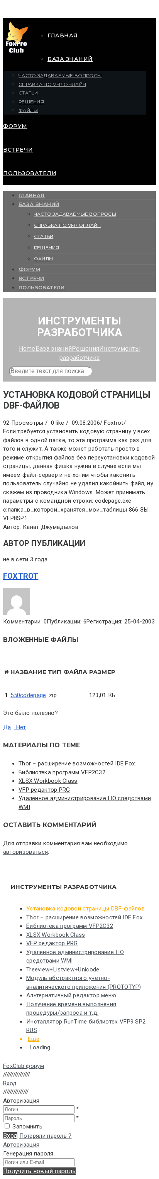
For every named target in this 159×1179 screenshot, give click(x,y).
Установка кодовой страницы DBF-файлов (85, 908)
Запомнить (27, 1126)
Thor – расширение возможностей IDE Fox (77, 763)
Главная (62, 35)
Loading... (42, 1047)
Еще (33, 1038)
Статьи (28, 93)
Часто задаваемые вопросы (60, 75)
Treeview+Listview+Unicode (63, 969)
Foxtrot (20, 576)
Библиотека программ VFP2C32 (62, 772)
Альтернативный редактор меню (71, 995)
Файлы (28, 110)
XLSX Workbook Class (48, 780)
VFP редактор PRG (44, 789)
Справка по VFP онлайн (52, 84)
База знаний (70, 59)
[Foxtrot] (16, 613)
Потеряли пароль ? (45, 1135)
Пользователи (29, 173)
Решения (31, 102)
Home (27, 348)
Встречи (18, 149)
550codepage (28, 695)
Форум (15, 126)
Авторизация (21, 1144)
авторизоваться (25, 851)
